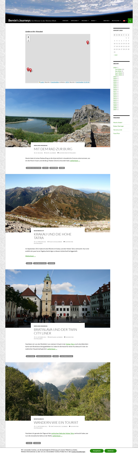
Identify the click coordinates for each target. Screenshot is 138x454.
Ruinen (62, 168)
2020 (115, 86)
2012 (115, 100)
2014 (115, 97)
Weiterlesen (30, 256)
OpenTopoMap (79, 82)
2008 (115, 108)
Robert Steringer (118, 126)
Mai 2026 (118, 71)
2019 (115, 87)
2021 (115, 84)
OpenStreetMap (55, 82)
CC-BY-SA (86, 82)
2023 (115, 80)
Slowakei (53, 153)
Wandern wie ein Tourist (56, 422)
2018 (115, 89)
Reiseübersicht (39, 230)
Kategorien (74, 20)
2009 (115, 106)
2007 (115, 109)
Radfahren (54, 168)
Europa (45, 168)
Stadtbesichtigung (40, 263)
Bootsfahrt (30, 356)
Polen (51, 242)
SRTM (67, 82)
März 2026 (118, 75)
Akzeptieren (97, 451)
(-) (117, 67)
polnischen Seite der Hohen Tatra (62, 433)
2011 (115, 102)
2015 (115, 95)
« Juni (115, 55)
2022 (115, 82)
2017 (115, 91)
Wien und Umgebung (40, 145)
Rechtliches (115, 20)
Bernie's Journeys (19, 20)
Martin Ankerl (117, 122)
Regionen (84, 20)
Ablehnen (110, 451)
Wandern (51, 263)
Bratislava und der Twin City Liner (55, 331)
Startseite (65, 20)
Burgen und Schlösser (34, 168)
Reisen (93, 20)
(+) (118, 77)
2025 (115, 77)
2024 (115, 78)
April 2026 (118, 73)
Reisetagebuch (39, 419)
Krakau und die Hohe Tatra (53, 236)
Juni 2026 (118, 69)
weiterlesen (75, 161)
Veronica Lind (117, 130)
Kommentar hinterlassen (67, 153)
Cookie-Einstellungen (78, 452)
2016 (115, 93)
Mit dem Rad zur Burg (53, 149)
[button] (28, 69)
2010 (115, 104)
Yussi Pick (116, 133)
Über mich (106, 20)
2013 (115, 98)
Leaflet (42, 82)
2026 (115, 67)
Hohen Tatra (70, 344)
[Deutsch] (125, 20)
